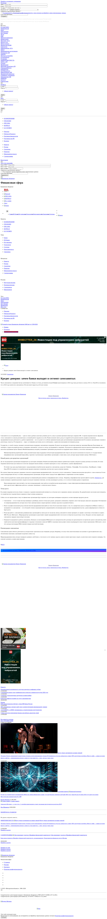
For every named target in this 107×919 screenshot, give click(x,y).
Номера (6, 327)
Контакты (7, 867)
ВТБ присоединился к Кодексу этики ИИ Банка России (16, 704)
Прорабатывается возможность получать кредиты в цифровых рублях (21, 689)
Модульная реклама (9, 282)
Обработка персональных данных (11, 11)
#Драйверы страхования (7, 75)
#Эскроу (3, 63)
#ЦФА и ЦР (4, 62)
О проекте (7, 862)
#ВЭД (2, 34)
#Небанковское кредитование (9, 51)
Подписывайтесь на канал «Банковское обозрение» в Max (19, 550)
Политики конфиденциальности (64, 915)
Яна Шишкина (5, 807)
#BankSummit (4, 65)
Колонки (6, 141)
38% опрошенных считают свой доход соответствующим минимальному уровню (24, 707)
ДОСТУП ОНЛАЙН (7, 163)
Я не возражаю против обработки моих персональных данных (20, 171)
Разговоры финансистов (11, 136)
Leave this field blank (6, 14)
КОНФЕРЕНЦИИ (9, 118)
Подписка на (5, 9)
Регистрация (4, 160)
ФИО (3, 4)
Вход (2, 98)
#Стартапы (4, 59)
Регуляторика (22, 214)
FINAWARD (7, 121)
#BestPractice (4, 305)
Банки (11, 214)
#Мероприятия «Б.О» (7, 48)
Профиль (3, 84)
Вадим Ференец (5, 799)
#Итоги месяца (5, 43)
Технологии (29, 214)
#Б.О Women (4, 33)
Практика (7, 151)
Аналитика (7, 149)
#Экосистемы (4, 81)
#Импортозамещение (7, 37)
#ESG (2, 30)
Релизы (6, 147)
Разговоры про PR (9, 138)
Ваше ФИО (4, 165)
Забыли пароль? (8, 91)
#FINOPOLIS (4, 69)
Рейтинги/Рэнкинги (9, 134)
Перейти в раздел (6, 830)
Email (3, 6)
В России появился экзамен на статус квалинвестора (16, 698)
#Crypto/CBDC (5, 27)
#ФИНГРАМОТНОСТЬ (7, 60)
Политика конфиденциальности (13, 869)
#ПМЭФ (3, 54)
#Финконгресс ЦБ (6, 77)
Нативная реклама (9, 285)
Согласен (3, 917)
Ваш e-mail (4, 166)
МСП (2, 544)
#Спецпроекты (5, 57)
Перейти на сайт (5, 847)
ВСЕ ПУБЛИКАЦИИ (7, 721)
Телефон (4, 8)
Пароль (3, 88)
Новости (6, 144)
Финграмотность (38, 214)
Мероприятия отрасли (10, 154)
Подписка (3, 3)
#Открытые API (5, 53)
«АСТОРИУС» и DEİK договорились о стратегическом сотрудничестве (21, 710)
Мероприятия (8, 289)
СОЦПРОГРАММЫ (6, 835)
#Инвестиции (5, 39)
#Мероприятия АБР (6, 72)
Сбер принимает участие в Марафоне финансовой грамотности (69, 835)
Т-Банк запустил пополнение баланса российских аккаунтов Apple (20, 713)
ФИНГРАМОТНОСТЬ (7, 820)
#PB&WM (3, 78)
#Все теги (3, 307)
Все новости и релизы (7, 719)
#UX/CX (3, 80)
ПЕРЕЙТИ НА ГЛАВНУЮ (8, 812)
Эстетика (52, 214)
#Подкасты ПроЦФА (7, 56)
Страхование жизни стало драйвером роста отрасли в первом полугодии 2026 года (24, 692)
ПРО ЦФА (7, 123)
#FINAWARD (4, 31)
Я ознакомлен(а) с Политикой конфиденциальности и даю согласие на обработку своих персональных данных (34, 13)
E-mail (3, 86)
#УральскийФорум (6, 68)
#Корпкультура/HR (6, 45)
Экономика (46, 214)
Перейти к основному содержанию (11, 1)
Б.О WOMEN (8, 128)
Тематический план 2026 (11, 332)
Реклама (6, 864)
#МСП (2, 49)
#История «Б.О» (5, 40)
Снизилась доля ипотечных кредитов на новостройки (16, 695)
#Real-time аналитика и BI (8, 66)
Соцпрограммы (8, 156)
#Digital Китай (5, 28)
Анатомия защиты (63, 791)
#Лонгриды (4, 46)
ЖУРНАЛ (7, 125)
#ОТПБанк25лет (5, 71)
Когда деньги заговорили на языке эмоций (70, 753)
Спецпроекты (8, 287)
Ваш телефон (5, 168)
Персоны (6, 131)
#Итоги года (4, 42)
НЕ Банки (16, 214)
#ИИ (2, 36)
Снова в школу (15, 801)
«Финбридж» (98, 477)
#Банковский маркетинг (7, 74)
